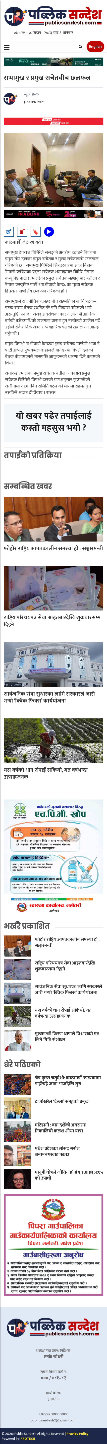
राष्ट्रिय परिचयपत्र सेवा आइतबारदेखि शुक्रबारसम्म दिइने (52, 621)
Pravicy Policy (77, 1434)
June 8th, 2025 (34, 102)
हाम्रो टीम (54, 1399)
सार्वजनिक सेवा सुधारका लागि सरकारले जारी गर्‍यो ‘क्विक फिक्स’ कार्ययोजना (49, 697)
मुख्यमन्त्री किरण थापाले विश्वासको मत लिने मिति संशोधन (67, 1037)
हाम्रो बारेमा (53, 1393)
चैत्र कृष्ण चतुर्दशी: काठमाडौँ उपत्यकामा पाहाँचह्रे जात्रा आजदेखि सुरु (68, 1081)
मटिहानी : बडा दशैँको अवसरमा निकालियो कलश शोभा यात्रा (60, 1128)
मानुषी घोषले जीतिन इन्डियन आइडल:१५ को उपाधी (69, 1175)
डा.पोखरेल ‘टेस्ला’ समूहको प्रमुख (62, 1101)
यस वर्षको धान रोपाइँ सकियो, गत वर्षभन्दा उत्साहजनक (46, 774)
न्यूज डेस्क (31, 94)
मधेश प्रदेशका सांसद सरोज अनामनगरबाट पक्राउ (57, 1152)
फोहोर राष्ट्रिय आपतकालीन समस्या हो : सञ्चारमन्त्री (53, 548)
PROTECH (27, 1439)
